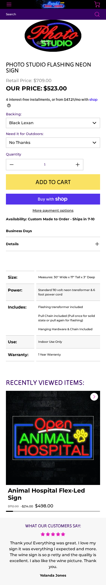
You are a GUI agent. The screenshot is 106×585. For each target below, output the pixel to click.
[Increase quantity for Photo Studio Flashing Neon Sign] (77, 164)
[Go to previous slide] (82, 396)
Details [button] (12, 244)
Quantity (13, 154)
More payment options (53, 210)
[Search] (94, 14)
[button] (16, 511)
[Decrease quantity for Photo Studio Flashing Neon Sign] (11, 164)
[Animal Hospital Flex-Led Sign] (53, 438)
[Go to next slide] (93, 396)
